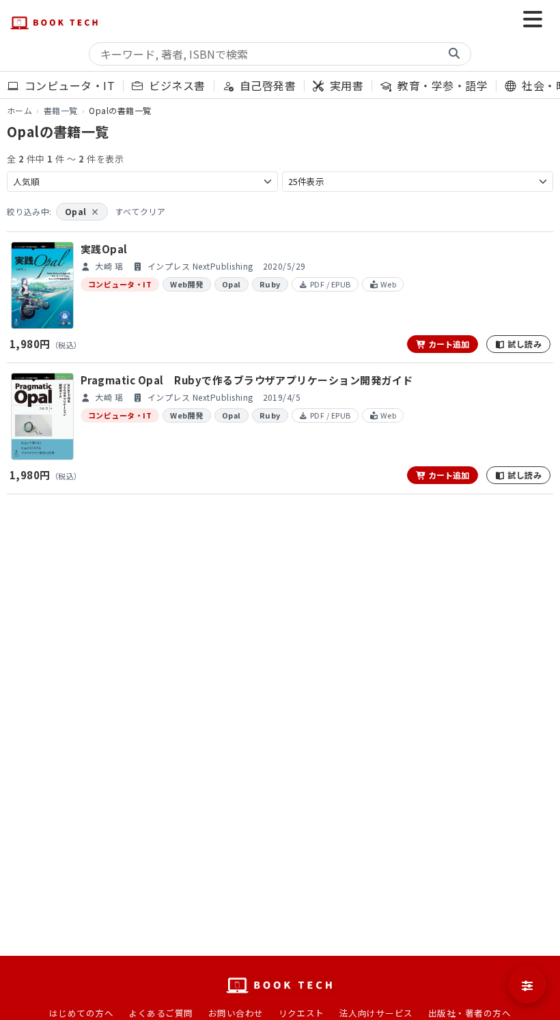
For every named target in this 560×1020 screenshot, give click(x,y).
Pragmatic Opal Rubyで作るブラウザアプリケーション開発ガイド (247, 380)
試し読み (523, 344)
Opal (82, 211)
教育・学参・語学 (441, 85)
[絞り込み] (527, 984)
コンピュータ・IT (68, 85)
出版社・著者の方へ (469, 1012)
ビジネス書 (175, 85)
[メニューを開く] (532, 20)
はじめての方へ (81, 1012)
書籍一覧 (61, 110)
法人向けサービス (376, 1012)
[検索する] (454, 53)
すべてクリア (140, 211)
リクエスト (301, 1012)
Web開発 (186, 284)
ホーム (19, 110)
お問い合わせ (236, 1012)
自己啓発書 (266, 85)
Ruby (270, 284)
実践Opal (104, 249)
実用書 (345, 85)
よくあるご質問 (160, 1012)
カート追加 (447, 344)
